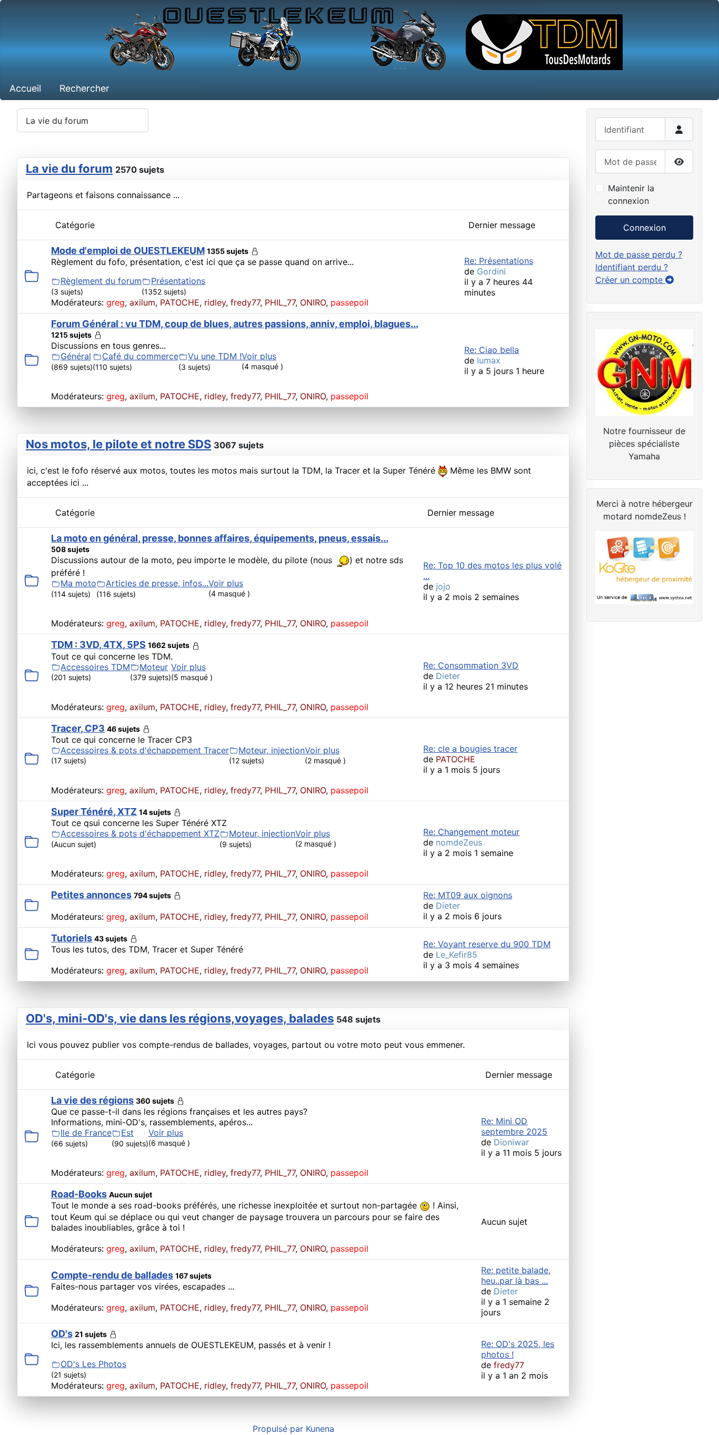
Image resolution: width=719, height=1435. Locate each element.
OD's (62, 1333)
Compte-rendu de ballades (112, 1275)
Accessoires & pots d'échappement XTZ (140, 833)
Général (76, 356)
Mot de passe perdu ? (638, 254)
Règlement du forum (101, 281)
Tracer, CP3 (78, 728)
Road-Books (79, 1194)
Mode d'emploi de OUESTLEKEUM (128, 250)
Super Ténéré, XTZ (94, 811)
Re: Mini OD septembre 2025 (514, 1126)
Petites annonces (91, 894)
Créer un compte (630, 279)
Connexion (644, 227)
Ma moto (78, 583)
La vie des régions (92, 1100)
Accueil (25, 88)
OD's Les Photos (93, 1364)
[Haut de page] (701, 1415)
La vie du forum (69, 168)
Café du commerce (140, 356)
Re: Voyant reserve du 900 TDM (487, 944)
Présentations (178, 281)
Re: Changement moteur (471, 832)
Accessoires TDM (95, 667)
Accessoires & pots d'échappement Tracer (145, 750)
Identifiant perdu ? (631, 267)
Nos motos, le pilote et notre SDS (118, 444)
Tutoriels (71, 937)
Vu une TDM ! (215, 356)
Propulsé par (279, 1428)
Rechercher (84, 88)
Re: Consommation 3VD (470, 665)
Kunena (320, 1428)
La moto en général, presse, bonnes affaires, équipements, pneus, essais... (219, 538)
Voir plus (259, 356)
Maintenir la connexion (631, 194)
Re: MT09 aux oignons (467, 895)
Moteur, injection (271, 750)
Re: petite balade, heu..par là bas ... (516, 1275)
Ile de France (86, 1132)
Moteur (153, 667)
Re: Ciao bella (491, 350)
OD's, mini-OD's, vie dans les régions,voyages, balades (180, 1018)
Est (127, 1132)
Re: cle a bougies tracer (470, 748)
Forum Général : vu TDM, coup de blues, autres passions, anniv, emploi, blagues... (234, 323)
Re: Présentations (498, 260)
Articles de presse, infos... (157, 583)
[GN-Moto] (644, 371)
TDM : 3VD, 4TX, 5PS (98, 644)
